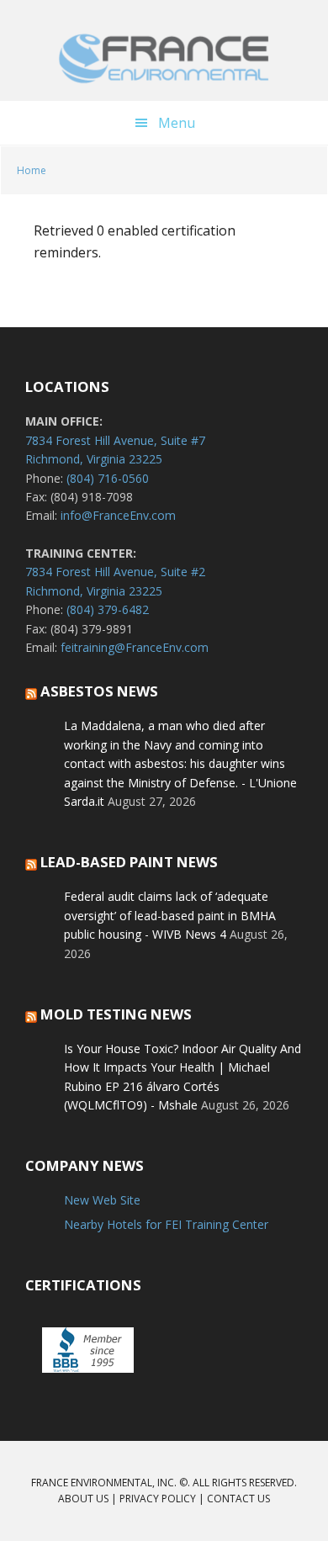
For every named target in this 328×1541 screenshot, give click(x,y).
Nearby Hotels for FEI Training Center (166, 1224)
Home (31, 170)
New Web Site (102, 1200)
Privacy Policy (157, 1498)
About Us (83, 1498)
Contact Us (238, 1498)
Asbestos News (99, 691)
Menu (176, 123)
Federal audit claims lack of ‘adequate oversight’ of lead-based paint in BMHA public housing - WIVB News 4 (170, 915)
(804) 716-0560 (107, 478)
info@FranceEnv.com (118, 515)
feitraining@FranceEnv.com (135, 647)
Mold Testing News (116, 1014)
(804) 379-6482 (107, 609)
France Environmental (164, 59)
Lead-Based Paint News (129, 861)
